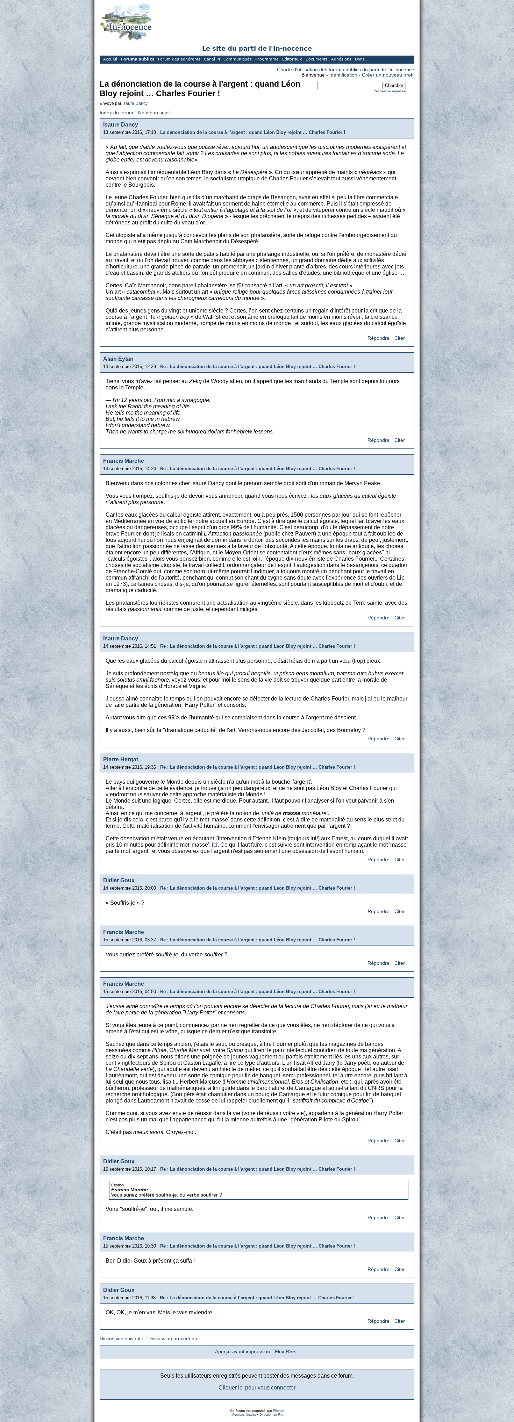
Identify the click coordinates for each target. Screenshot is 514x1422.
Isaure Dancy (135, 103)
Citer (399, 338)
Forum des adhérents (179, 59)
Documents (317, 59)
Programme (267, 59)
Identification (343, 75)
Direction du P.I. (271, 1414)
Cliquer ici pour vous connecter (257, 1388)
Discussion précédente (173, 1338)
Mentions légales (243, 1414)
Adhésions (341, 59)
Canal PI (212, 59)
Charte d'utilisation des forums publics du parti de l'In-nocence (345, 69)
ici (214, 845)
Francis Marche (123, 461)
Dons (360, 59)
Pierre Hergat (120, 759)
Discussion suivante (121, 1338)
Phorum (278, 1411)
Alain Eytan (118, 359)
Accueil (110, 59)
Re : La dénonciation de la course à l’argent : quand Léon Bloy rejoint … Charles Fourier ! (257, 366)
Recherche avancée (389, 91)
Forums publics (138, 59)
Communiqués (237, 59)
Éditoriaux (292, 59)
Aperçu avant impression (242, 1351)
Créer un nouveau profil (388, 75)
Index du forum (116, 112)
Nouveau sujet (154, 112)
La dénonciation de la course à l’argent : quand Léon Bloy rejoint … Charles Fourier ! (252, 132)
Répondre (378, 338)
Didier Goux (119, 880)
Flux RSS (285, 1351)
